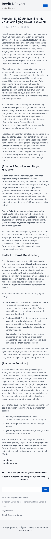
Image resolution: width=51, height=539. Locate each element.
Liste (4, 506)
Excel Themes (25, 530)
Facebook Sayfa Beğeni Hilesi (15, 497)
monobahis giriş (9, 463)
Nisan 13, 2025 (22, 27)
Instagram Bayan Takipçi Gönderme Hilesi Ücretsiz (24, 502)
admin (7, 27)
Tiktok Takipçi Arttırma (12, 515)
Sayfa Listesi (7, 510)
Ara (45, 489)
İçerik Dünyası (13, 4)
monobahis (7, 460)
